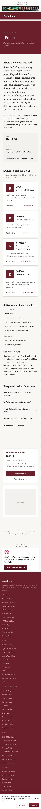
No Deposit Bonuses (9, 678)
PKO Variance (6, 614)
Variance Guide (7, 717)
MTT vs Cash (6, 720)
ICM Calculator (7, 610)
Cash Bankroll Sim (8, 617)
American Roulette (8, 775)
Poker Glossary (7, 698)
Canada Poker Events (9, 741)
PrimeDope (7, 580)
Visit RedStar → (29, 292)
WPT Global (6, 667)
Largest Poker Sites (8, 656)
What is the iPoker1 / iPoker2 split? (17, 418)
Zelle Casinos (6, 786)
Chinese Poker (7, 636)
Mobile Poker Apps (8, 652)
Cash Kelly (5, 625)
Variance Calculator (8, 603)
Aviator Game (6, 783)
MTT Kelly (5, 628)
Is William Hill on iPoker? (13, 425)
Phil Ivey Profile (7, 748)
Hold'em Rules (7, 695)
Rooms (5, 641)
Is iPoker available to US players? (17, 402)
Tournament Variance (9, 606)
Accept (34, 805)
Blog (4, 733)
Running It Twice (7, 724)
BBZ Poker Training (8, 759)
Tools (4, 595)
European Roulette (8, 772)
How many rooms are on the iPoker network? (17, 393)
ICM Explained (7, 709)
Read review (10, 206)
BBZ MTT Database (8, 737)
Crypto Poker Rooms (9, 649)
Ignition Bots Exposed (9, 744)
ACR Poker (5, 671)
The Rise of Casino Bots (10, 752)
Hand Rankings (7, 691)
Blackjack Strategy (8, 779)
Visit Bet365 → (29, 206)
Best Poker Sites (7, 645)
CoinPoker (5, 663)
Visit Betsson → (29, 233)
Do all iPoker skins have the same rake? (17, 410)
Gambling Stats (7, 790)
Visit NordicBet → (28, 261)
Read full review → (20, 479)
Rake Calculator (7, 599)
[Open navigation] (18, 16)
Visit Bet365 (20, 474)
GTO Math (5, 706)
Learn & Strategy (9, 687)
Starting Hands (7, 702)
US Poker (5, 682)
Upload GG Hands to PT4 (10, 763)
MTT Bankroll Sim (8, 621)
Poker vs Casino (7, 728)
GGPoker (5, 660)
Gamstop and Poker (8, 755)
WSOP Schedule (7, 632)
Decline (22, 805)
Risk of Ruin (6, 713)
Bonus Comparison (8, 674)
